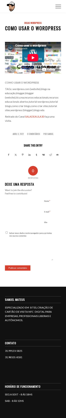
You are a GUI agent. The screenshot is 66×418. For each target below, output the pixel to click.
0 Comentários (33, 133)
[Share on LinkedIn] (29, 154)
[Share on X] (15, 154)
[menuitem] (56, 6)
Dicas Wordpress (33, 23)
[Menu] (56, 6)
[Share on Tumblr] (36, 154)
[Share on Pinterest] (22, 154)
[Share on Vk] (43, 154)
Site (45, 222)
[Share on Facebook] (8, 154)
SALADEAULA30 (34, 116)
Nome (47, 201)
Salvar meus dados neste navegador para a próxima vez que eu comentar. (30, 234)
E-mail (47, 211)
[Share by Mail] (57, 154)
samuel (50, 133)
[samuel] (27, 6)
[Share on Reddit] (50, 154)
